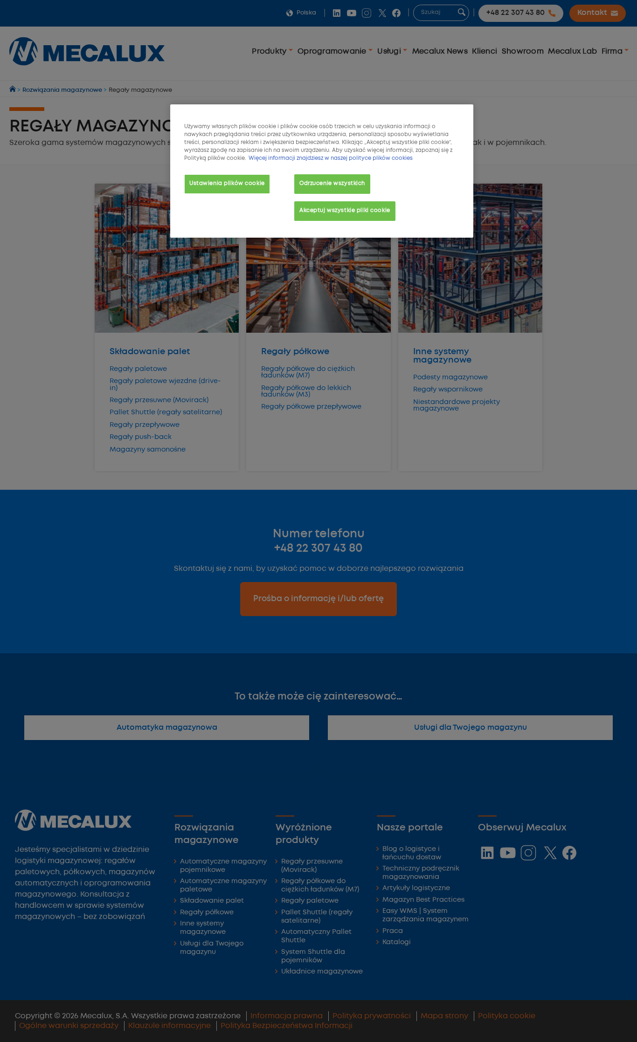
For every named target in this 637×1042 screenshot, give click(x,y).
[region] (321, 171)
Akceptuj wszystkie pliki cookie (344, 210)
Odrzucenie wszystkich (332, 183)
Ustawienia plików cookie (227, 183)
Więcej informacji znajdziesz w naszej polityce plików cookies (331, 158)
